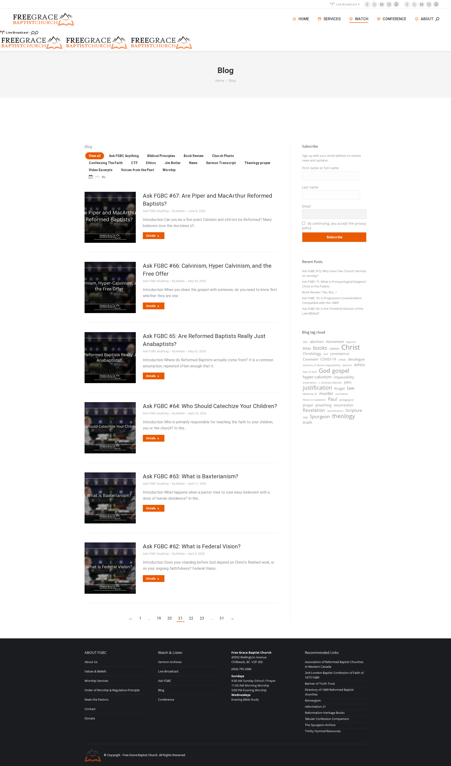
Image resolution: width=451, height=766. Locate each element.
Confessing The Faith (106, 163)
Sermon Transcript (221, 163)
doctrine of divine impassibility (321, 365)
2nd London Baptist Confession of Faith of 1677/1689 (334, 675)
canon (334, 348)
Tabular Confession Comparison (327, 719)
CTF (134, 163)
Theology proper (257, 163)
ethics (359, 364)
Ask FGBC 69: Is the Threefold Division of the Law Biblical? (332, 310)
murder (326, 393)
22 (191, 618)
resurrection (343, 405)
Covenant (310, 359)
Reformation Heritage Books (325, 713)
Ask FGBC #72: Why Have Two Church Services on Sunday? (334, 273)
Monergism (313, 700)
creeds (342, 359)
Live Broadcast (346, 4)
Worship (169, 170)
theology (343, 416)
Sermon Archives (170, 662)
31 (222, 618)
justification (317, 387)
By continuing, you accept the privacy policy (334, 225)
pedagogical (346, 399)
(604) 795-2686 (241, 669)
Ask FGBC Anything (124, 156)
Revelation (314, 410)
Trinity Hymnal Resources (323, 731)
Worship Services (96, 681)
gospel (340, 370)
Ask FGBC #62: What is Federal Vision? (192, 546)
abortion (317, 341)
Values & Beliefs (95, 671)
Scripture (354, 410)
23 (202, 618)
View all (95, 156)
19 (159, 618)
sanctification (335, 410)
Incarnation (310, 382)
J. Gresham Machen (330, 382)
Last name (310, 187)
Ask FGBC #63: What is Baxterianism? (190, 476)
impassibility (344, 377)
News (193, 163)
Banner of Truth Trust (320, 683)
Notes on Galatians (314, 399)
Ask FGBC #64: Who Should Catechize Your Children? (210, 406)
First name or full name (320, 168)
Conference (166, 699)
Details (151, 235)
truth (307, 422)
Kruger (339, 388)
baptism (351, 342)
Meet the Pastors (97, 699)
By (178, 211)
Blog (161, 690)
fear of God (310, 371)
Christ (350, 347)
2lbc (305, 342)
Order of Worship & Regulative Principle (112, 690)
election (347, 365)
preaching (323, 405)
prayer (308, 405)
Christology (312, 353)
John (347, 382)
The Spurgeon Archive (320, 725)
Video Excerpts (101, 170)
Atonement (335, 341)
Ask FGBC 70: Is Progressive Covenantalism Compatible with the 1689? (332, 300)
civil (325, 354)
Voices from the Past (137, 170)
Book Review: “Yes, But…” (319, 292)
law (350, 388)
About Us (91, 662)
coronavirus (339, 353)
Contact (90, 709)
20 (169, 618)
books (320, 348)
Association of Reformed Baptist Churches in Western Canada (334, 664)
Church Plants (223, 156)
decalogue (356, 359)
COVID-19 (328, 359)
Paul (332, 399)
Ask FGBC (164, 681)
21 (180, 618)
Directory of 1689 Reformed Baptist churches (329, 691)
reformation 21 (315, 706)
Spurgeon (320, 416)
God (324, 370)
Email (306, 206)
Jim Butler (172, 163)
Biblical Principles (161, 156)
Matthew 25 (310, 394)
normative (341, 394)
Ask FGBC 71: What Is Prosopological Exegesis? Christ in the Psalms (334, 283)
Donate (90, 718)
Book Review (193, 156)
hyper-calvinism (317, 377)
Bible (307, 348)
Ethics (151, 163)
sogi (305, 417)
